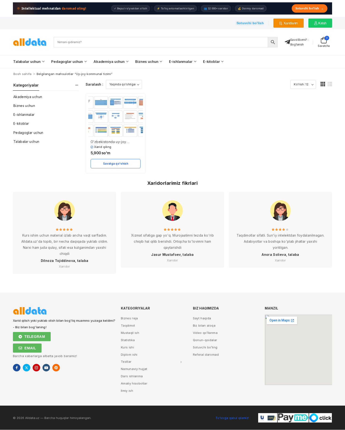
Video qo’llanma (205, 333)
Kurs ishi (127, 347)
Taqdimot (128, 325)
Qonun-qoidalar (205, 340)
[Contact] (287, 42)
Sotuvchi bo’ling (205, 347)
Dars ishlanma (132, 376)
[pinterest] (56, 367)
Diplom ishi (129, 354)
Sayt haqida (202, 318)
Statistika (128, 340)
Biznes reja (129, 318)
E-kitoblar (211, 61)
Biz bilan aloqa (204, 325)
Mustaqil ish (130, 333)
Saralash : (95, 84)
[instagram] (36, 367)
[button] (323, 84)
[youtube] (46, 367)
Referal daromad (206, 354)
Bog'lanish (297, 44)
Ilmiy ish (127, 390)
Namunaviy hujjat (134, 369)
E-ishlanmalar (180, 61)
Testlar (126, 361)
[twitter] (26, 367)
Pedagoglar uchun (67, 61)
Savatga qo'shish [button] (115, 163)
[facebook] (16, 367)
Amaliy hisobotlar (134, 383)
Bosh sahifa (22, 74)
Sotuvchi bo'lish (309, 8)
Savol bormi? (298, 39)
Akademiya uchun (109, 61)
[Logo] (30, 42)
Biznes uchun (146, 61)
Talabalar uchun (27, 61)
